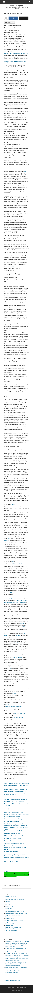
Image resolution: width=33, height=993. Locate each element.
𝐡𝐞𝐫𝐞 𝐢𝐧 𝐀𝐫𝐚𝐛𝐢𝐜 (15, 642)
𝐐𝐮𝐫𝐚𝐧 (19, 689)
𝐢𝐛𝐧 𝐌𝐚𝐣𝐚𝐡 (10, 592)
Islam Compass (16, 6)
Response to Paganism (11, 922)
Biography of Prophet (10, 896)
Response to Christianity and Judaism (14, 920)
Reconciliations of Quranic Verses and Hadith (16, 913)
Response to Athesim (10, 916)
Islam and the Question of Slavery (13, 819)
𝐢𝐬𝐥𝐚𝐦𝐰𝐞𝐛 (7, 704)
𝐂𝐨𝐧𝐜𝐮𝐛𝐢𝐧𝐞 (6, 53)
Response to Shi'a (9, 923)
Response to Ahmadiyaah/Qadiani (13, 915)
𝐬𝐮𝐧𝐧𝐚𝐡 (14, 693)
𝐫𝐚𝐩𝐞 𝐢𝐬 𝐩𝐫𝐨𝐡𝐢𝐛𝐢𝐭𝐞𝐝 (10, 266)
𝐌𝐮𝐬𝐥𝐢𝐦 (9, 538)
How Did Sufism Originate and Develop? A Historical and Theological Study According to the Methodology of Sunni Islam (16, 950)
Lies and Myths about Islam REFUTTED (15, 911)
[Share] (13, 18)
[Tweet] (24, 18)
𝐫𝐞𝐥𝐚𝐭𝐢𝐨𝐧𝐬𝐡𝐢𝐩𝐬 (10, 598)
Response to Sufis (9, 925)
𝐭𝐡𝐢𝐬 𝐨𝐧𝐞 (22, 623)
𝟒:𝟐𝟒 (10, 668)
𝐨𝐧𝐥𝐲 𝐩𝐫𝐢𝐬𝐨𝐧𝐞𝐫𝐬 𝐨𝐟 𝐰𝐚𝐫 (11, 414)
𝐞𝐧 (14, 710)
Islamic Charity (9, 906)
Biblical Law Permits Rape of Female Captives (16, 835)
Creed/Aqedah (9, 897)
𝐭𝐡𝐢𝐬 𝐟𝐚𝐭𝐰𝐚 (18, 635)
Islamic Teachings (9, 910)
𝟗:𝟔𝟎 (13, 561)
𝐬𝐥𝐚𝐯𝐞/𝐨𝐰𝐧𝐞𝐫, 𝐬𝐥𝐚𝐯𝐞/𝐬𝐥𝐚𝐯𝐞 (19, 713)
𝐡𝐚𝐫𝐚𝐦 (16, 620)
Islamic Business (9, 904)
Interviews (7, 901)
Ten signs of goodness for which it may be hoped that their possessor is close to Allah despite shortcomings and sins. (15, 963)
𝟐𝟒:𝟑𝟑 (13, 504)
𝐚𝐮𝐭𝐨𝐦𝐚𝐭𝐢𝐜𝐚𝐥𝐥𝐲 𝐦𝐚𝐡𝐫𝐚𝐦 (17, 657)
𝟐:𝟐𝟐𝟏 (23, 626)
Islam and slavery (8, 840)
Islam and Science (9, 903)
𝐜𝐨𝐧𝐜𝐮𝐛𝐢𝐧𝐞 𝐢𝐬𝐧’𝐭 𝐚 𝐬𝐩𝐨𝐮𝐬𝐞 (17, 717)
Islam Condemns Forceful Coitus (12, 851)
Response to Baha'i (10, 918)
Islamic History (9, 908)
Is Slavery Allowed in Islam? (11, 821)
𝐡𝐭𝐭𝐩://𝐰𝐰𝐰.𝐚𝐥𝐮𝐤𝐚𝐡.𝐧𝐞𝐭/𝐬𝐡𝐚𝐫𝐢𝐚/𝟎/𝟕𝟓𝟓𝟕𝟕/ (14, 706)
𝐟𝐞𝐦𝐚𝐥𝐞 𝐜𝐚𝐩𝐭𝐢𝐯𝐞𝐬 (24, 53)
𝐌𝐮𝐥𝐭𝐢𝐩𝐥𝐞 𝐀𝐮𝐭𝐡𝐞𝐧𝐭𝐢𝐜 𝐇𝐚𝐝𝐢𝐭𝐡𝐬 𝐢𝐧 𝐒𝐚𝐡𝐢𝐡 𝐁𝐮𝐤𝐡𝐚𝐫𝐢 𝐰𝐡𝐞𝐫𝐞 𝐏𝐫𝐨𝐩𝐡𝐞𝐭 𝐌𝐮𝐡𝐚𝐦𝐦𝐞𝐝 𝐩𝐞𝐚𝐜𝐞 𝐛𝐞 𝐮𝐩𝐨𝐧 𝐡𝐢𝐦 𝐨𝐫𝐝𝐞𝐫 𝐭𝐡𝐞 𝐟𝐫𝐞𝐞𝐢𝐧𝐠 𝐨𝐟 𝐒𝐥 (16, 785)
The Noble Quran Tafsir (11, 930)
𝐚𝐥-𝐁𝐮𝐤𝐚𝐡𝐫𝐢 (14, 563)
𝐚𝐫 (12, 710)
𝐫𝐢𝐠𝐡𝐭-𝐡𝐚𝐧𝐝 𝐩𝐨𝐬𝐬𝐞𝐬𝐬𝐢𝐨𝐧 (15, 53)
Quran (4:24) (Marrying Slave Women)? (14, 812)
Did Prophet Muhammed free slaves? (14, 797)
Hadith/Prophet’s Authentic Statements (14, 899)
